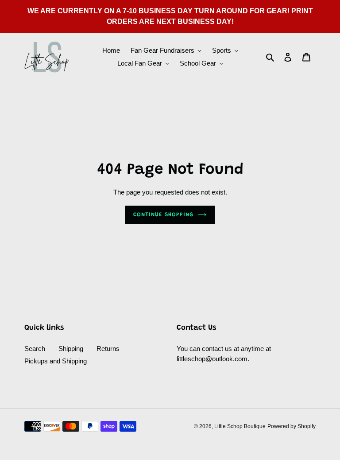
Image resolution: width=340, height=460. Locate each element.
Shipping (70, 348)
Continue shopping (163, 215)
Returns (108, 348)
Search (34, 348)
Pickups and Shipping (55, 361)
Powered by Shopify (291, 426)
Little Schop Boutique (240, 426)
